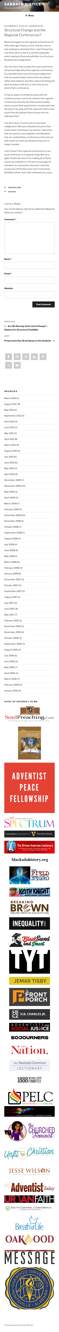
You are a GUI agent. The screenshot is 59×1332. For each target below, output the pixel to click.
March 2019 (10, 398)
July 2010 (9, 456)
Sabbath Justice (22, 4)
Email (8, 273)
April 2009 (9, 497)
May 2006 (9, 667)
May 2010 (9, 468)
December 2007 (12, 579)
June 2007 (9, 609)
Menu (31, 15)
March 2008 (10, 562)
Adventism (14, 188)
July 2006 (9, 655)
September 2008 (13, 532)
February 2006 (11, 685)
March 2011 (10, 445)
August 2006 (11, 649)
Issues (12, 192)
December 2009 (12, 480)
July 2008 (9, 544)
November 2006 (12, 632)
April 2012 (9, 421)
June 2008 (9, 550)
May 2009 (9, 492)
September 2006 (13, 644)
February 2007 (11, 620)
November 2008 (12, 521)
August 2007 (11, 597)
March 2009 (10, 503)
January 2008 (11, 573)
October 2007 (11, 585)
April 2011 (9, 439)
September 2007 (13, 591)
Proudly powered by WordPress (18, 1325)
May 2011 (9, 433)
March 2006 (10, 679)
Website (8, 288)
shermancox (36, 26)
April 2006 (9, 673)
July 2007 (9, 603)
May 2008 (9, 556)
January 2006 (11, 690)
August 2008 (11, 538)
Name (8, 259)
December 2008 (12, 515)
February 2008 (11, 568)
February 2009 (11, 509)
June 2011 (9, 427)
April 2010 (9, 474)
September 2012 (12, 415)
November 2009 (12, 486)
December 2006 (12, 626)
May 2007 (9, 614)
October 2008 (11, 527)
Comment (10, 219)
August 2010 (10, 451)
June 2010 (9, 462)
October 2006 (11, 638)
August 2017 (10, 404)
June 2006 (9, 661)
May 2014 (9, 410)
